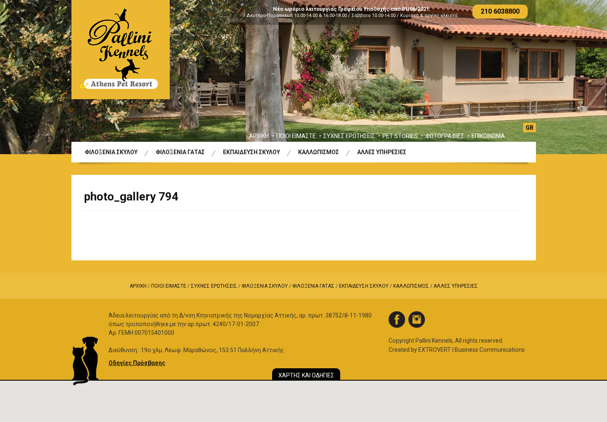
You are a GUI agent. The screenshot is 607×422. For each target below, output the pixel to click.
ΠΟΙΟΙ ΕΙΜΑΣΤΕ (296, 136)
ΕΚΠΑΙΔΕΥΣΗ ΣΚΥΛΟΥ (251, 152)
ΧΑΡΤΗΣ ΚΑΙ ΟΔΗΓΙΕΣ (306, 375)
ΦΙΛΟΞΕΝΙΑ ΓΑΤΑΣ (180, 152)
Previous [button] (25, 77)
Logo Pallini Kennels (120, 49)
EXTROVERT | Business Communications (471, 349)
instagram (416, 319)
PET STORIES (400, 136)
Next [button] (581, 77)
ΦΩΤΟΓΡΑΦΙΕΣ (444, 136)
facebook (397, 319)
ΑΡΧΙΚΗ (259, 136)
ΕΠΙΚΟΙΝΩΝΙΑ (488, 136)
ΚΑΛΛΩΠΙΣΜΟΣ (318, 152)
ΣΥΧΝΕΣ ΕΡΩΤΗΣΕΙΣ (349, 136)
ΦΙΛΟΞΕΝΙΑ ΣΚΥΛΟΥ (111, 152)
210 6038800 (500, 11)
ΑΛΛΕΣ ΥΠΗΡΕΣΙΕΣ (381, 152)
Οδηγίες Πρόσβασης (137, 363)
